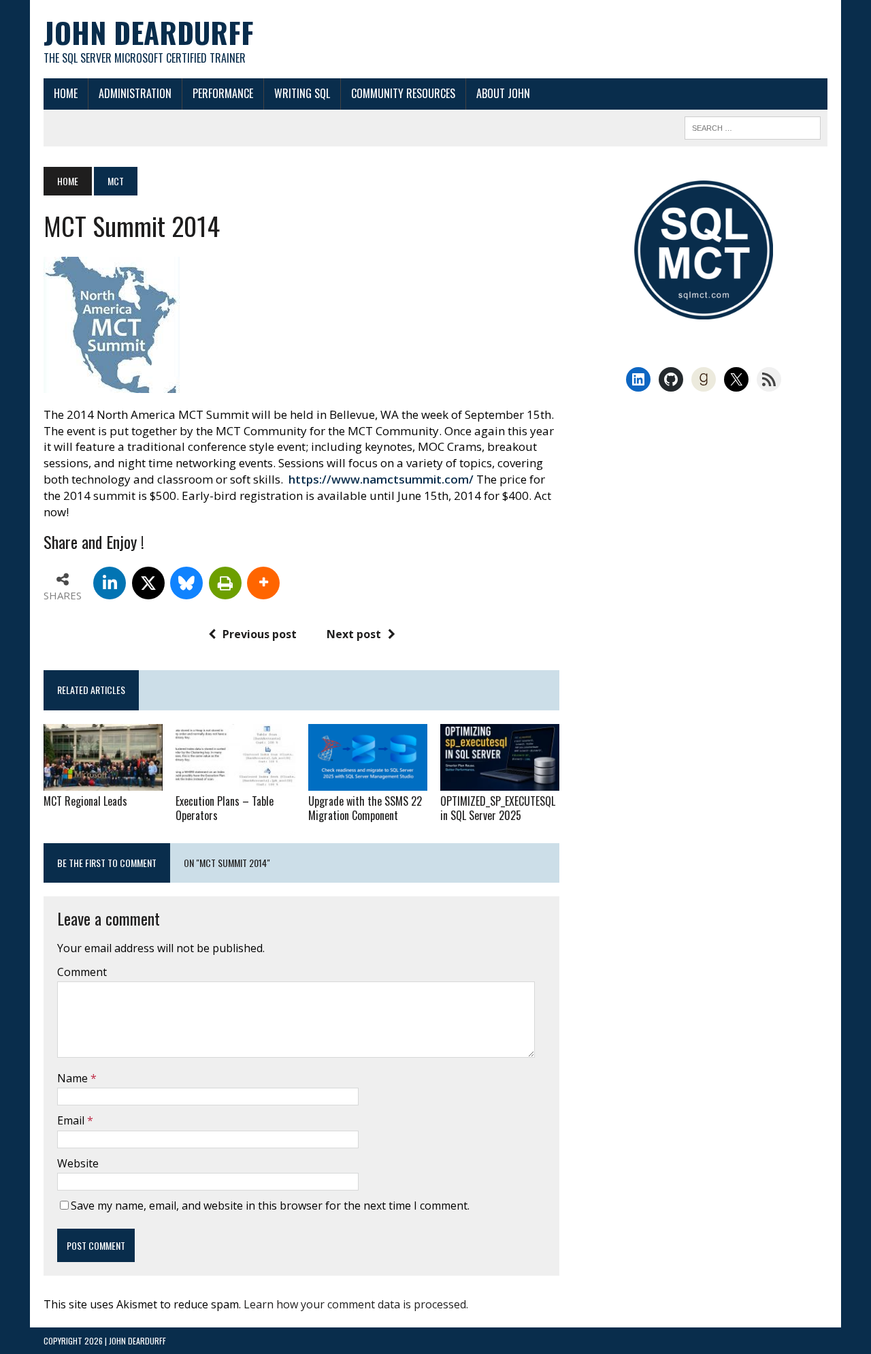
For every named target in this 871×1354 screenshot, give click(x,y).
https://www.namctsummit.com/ (381, 479)
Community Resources (403, 93)
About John (503, 93)
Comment (82, 971)
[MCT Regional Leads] (103, 781)
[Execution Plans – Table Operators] (235, 781)
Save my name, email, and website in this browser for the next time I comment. (270, 1205)
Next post (354, 634)
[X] (148, 583)
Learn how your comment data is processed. (356, 1304)
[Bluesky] (186, 583)
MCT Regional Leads (85, 801)
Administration (135, 93)
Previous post (260, 634)
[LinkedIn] (109, 583)
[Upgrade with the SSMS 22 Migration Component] (367, 781)
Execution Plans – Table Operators (225, 808)
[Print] (225, 583)
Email (72, 1120)
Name (74, 1078)
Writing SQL (302, 93)
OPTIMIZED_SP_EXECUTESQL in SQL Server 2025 (497, 808)
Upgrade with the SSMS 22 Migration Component (365, 808)
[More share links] (263, 583)
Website (78, 1163)
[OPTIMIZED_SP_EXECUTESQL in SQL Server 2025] (499, 781)
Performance (223, 93)
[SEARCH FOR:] (753, 126)
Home (66, 93)
